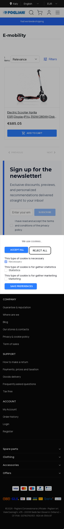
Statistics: (15, 270)
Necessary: (15, 261)
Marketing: (15, 279)
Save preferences (21, 286)
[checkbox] (5, 261)
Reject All (40, 250)
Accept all (17, 249)
